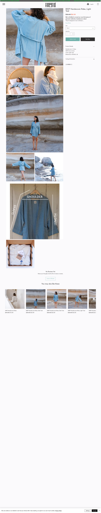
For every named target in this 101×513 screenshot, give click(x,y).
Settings (88, 510)
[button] (73, 243)
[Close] (99, 510)
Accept (94, 510)
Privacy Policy (58, 510)
